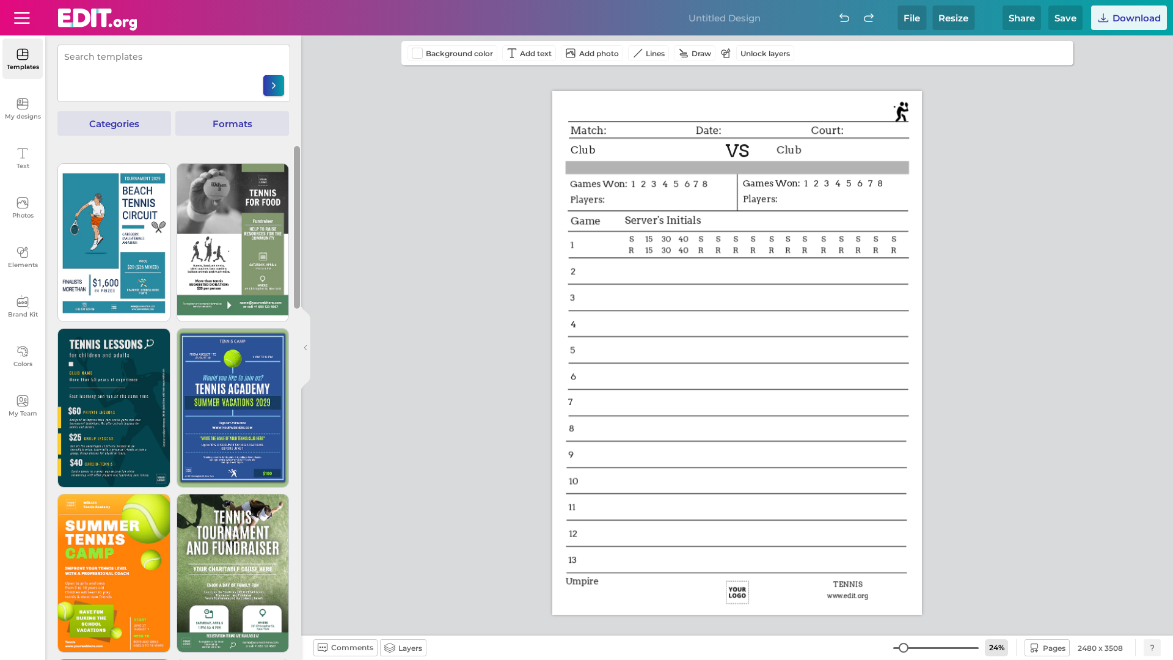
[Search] (273, 85)
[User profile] (22, 18)
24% (996, 647)
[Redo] (869, 18)
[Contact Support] (1152, 647)
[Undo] (844, 18)
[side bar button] (305, 348)
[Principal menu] (97, 20)
